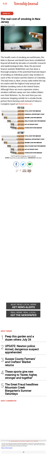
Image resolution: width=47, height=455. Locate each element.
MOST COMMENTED (8, 401)
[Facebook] (16, 164)
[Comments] (30, 164)
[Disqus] (23, 205)
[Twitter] (23, 164)
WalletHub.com (25, 104)
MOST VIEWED (6, 331)
